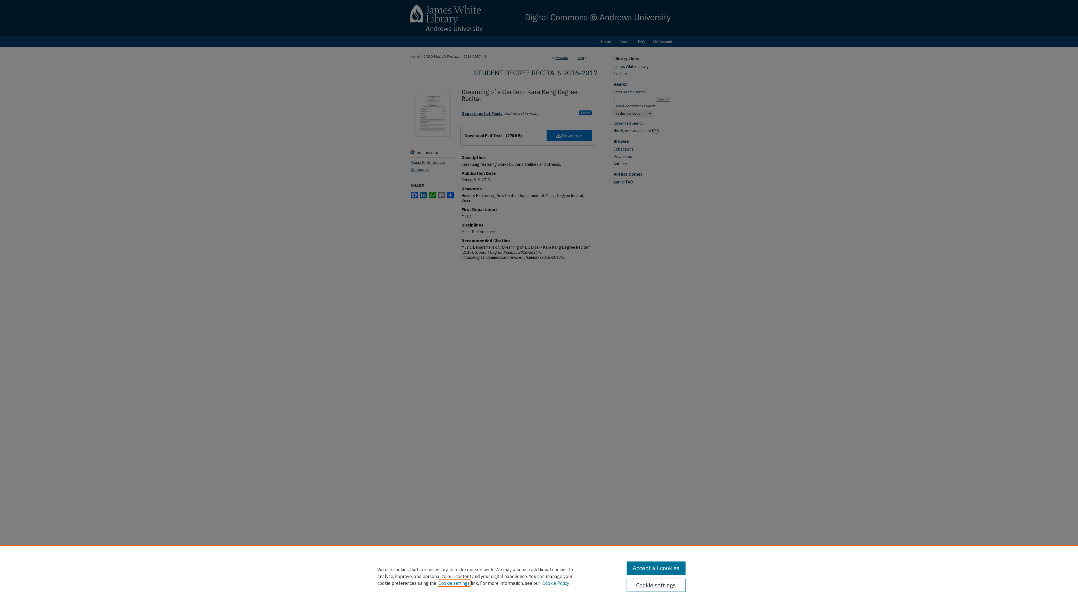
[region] (539, 576)
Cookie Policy (555, 583)
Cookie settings (454, 583)
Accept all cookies (656, 568)
